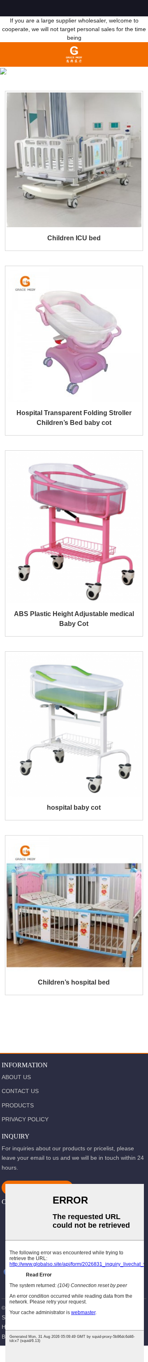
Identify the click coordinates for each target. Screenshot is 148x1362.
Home (15, 73)
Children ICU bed (74, 238)
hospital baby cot (74, 807)
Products (53, 73)
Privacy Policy (25, 1119)
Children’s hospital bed (74, 982)
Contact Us (20, 1091)
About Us (16, 1077)
